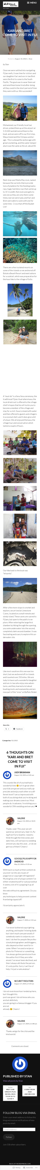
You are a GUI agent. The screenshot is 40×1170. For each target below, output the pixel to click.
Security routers (23, 981)
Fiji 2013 (14, 740)
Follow (9, 1137)
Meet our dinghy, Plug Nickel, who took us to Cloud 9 (10, 1093)
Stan (30, 59)
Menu (33, 3)
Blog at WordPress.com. (20, 1164)
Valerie (21, 818)
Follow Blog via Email (19, 1112)
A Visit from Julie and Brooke (29, 1091)
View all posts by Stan (13, 1081)
